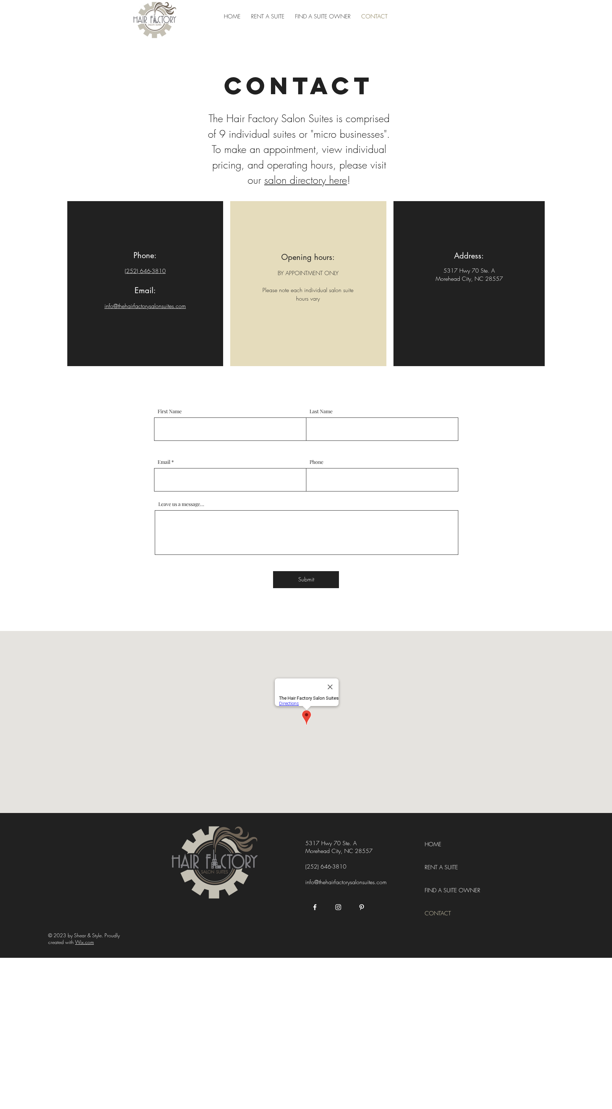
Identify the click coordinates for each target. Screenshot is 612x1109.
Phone (316, 462)
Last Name (321, 411)
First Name (170, 411)
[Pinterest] (362, 907)
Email (164, 462)
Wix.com (84, 942)
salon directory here (305, 180)
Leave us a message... (181, 504)
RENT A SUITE (441, 867)
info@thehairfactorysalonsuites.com (346, 882)
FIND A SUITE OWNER (452, 890)
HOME (433, 844)
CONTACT (438, 913)
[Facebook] (315, 907)
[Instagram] (338, 907)
